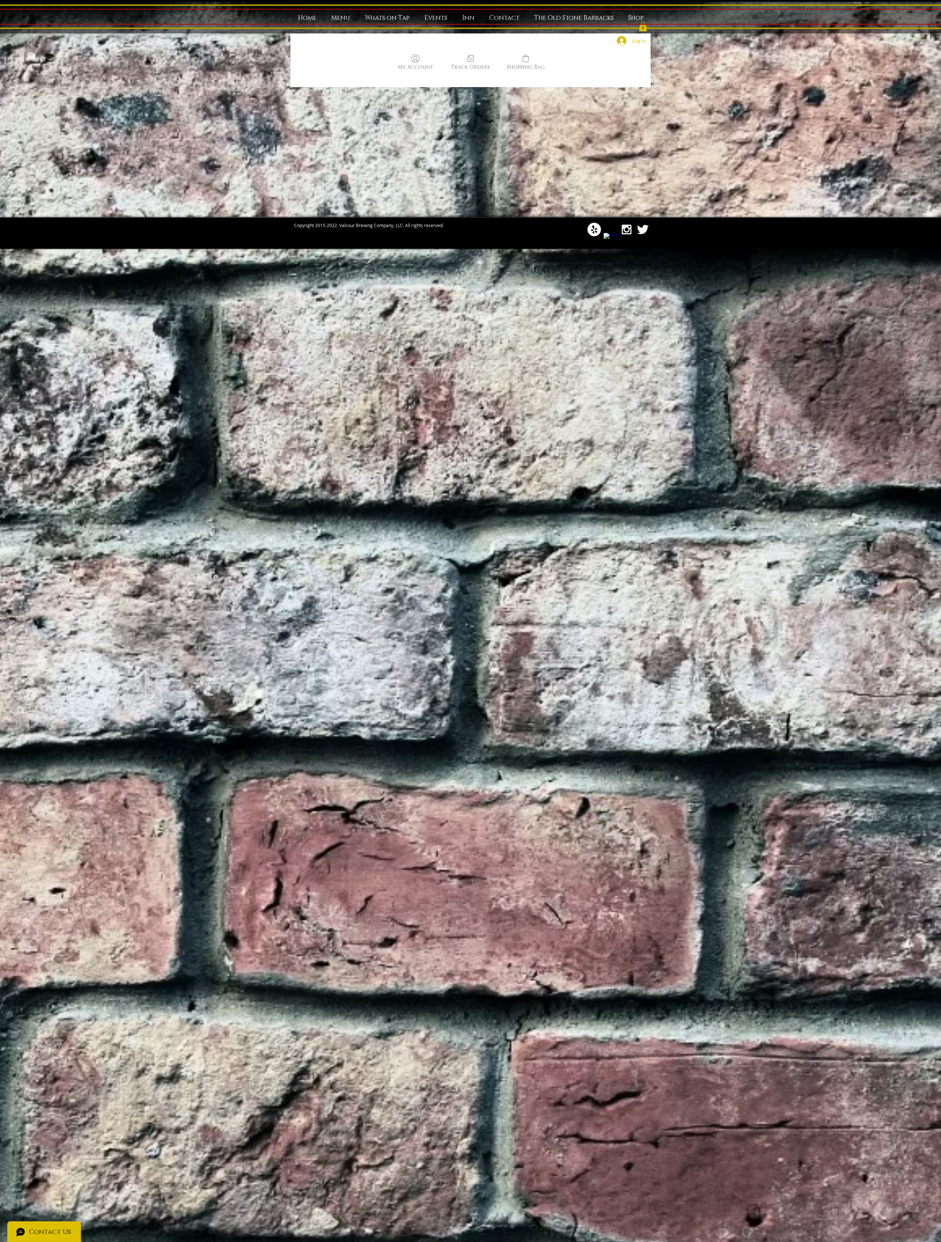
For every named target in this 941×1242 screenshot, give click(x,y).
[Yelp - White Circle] (594, 229)
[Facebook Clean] (610, 240)
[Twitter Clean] (643, 229)
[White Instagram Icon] (626, 229)
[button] (643, 26)
